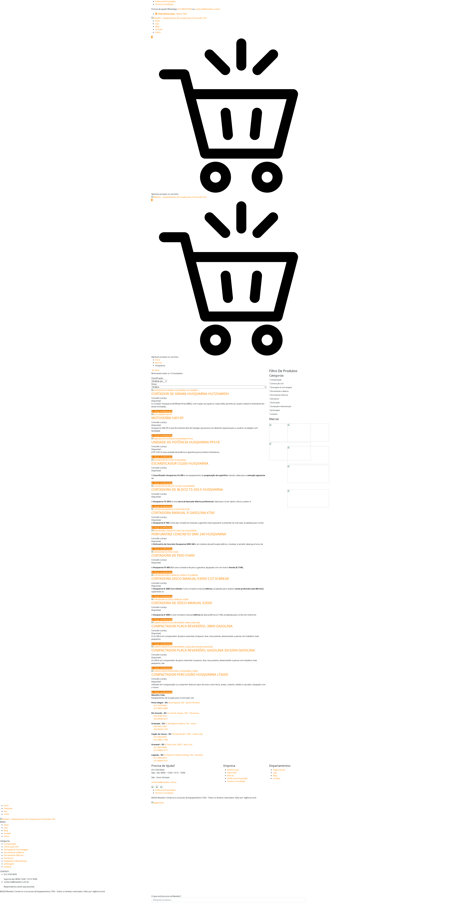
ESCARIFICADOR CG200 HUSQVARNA (179, 463)
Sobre (158, 32)
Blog (157, 26)
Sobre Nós (232, 772)
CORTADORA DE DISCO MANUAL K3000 (181, 603)
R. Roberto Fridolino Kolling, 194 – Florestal (183, 755)
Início (157, 21)
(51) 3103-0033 (160, 705)
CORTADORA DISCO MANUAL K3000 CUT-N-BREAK (190, 578)
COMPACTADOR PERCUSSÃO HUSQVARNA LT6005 (189, 674)
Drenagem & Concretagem (281, 387)
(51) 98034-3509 (185, 9)
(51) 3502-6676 (160, 737)
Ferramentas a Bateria (279, 391)
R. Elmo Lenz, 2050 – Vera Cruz (178, 744)
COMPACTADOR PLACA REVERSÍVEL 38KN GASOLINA (192, 626)
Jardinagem (275, 410)
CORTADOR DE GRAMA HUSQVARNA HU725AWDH (190, 393)
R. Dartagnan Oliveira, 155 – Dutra (181, 723)
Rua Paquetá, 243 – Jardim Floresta (184, 702)
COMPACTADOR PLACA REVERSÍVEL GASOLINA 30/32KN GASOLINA (203, 650)
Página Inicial (279, 770)
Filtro (156, 370)
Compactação (276, 380)
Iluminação (275, 402)
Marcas (158, 362)
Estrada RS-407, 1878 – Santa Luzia (187, 734)
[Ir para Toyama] (308, 498)
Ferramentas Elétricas (279, 395)
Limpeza (274, 414)
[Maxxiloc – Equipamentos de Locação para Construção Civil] (178, 17)
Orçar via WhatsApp (163, 411)
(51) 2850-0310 (160, 758)
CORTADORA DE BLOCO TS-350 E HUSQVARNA (187, 489)
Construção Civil (277, 383)
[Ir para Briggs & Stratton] (308, 432)
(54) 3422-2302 (160, 726)
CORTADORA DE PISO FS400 (173, 555)
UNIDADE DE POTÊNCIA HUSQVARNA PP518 (185, 442)
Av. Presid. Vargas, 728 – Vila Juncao (183, 713)
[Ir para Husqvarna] (308, 473)
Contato (158, 29)
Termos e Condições (164, 4)
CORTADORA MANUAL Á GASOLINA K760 (183, 512)
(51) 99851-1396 (161, 739)
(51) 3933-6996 (160, 747)
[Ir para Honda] (308, 455)
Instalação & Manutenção (281, 406)
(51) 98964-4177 (161, 750)
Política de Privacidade (165, 1)
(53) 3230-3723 (160, 716)
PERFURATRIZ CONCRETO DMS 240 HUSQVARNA (188, 534)
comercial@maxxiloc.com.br (207, 9)
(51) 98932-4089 (161, 708)
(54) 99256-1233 (161, 729)
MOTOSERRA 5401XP (167, 417)
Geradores (275, 399)
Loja (157, 23)
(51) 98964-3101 (161, 760)
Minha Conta (233, 770)
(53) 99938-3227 (161, 718)
